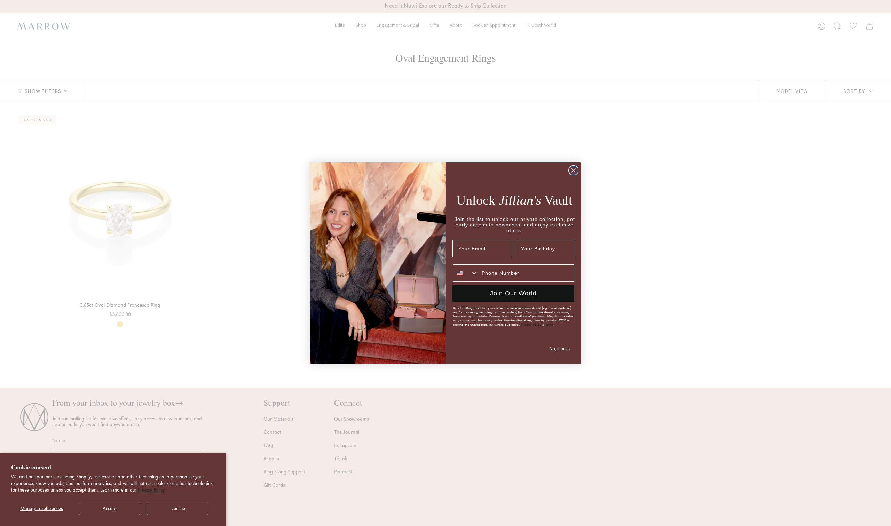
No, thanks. (560, 348)
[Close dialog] (573, 170)
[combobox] (465, 273)
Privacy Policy (151, 490)
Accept (110, 508)
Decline (177, 508)
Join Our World (513, 293)
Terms (549, 324)
